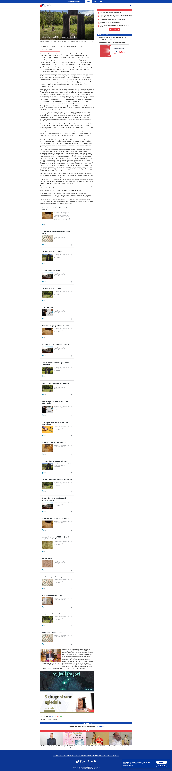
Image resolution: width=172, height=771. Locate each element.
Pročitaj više (113, 29)
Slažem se (161, 762)
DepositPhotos (89, 766)
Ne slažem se (161, 765)
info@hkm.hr (100, 726)
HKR (101, 1)
